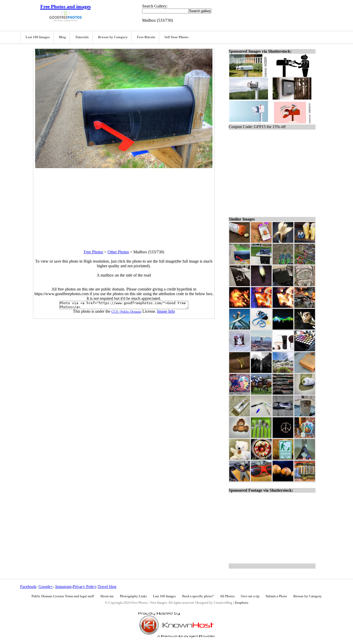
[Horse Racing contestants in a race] (261, 393)
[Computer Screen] (283, 285)
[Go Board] (304, 371)
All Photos (227, 596)
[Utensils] (261, 436)
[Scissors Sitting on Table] (239, 480)
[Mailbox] (239, 263)
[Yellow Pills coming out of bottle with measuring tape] (261, 328)
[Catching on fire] (304, 306)
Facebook (28, 586)
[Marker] (261, 285)
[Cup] (304, 415)
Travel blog (107, 586)
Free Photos (93, 252)
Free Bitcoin (146, 37)
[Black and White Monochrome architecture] (261, 371)
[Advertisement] (123, 204)
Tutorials (82, 37)
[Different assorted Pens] (261, 415)
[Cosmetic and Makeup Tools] (283, 350)
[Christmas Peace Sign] (283, 436)
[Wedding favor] (239, 415)
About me (107, 596)
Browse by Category (113, 37)
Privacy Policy (84, 586)
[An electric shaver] (283, 415)
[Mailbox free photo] (123, 166)
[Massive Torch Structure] (239, 328)
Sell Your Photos (176, 37)
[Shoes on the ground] (283, 263)
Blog (62, 37)
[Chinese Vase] (304, 436)
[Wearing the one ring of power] (239, 371)
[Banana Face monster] (283, 241)
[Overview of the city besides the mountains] (261, 350)
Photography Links (133, 596)
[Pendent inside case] (261, 241)
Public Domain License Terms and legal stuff (63, 596)
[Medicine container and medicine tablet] (239, 241)
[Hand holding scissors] (304, 458)
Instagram (63, 586)
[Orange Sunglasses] (261, 480)
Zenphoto (241, 603)
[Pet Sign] (283, 458)
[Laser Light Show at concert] (283, 328)
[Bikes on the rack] (304, 263)
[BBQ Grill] (261, 263)
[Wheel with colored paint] (261, 458)
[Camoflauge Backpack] (304, 285)
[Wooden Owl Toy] (304, 328)
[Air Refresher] (304, 393)
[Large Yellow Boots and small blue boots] (304, 241)
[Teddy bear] (239, 458)
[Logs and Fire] (283, 306)
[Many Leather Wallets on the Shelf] (283, 393)
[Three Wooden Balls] (283, 480)
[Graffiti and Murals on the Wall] (239, 393)
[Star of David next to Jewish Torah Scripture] (239, 285)
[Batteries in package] (304, 480)
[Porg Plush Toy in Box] (239, 350)
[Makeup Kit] (304, 350)
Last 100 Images (38, 37)
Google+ (46, 586)
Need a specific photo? (198, 596)
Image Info (166, 311)
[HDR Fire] (261, 306)
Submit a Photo (276, 596)
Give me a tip (250, 596)
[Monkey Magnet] (239, 436)
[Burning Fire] (239, 306)
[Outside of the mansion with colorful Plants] (283, 371)
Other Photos (118, 252)
